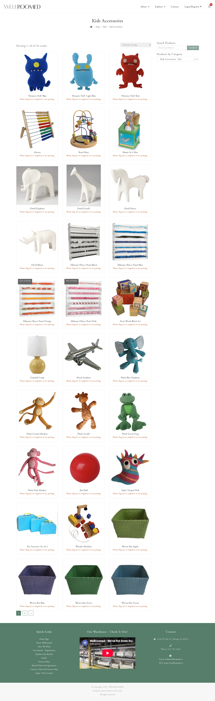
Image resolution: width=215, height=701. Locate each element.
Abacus (37, 152)
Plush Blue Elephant (130, 377)
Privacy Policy (44, 662)
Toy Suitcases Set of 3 (37, 546)
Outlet (44, 658)
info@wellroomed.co (174, 659)
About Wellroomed (44, 643)
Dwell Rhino (37, 265)
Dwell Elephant (37, 208)
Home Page (44, 639)
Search (193, 47)
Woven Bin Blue (37, 603)
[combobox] (178, 59)
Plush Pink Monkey (37, 490)
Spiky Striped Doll (130, 490)
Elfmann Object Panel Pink (84, 321)
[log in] (28, 99)
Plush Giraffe (83, 434)
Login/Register (192, 6)
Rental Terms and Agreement (44, 665)
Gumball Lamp (37, 377)
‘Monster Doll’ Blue (37, 96)
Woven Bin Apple (130, 546)
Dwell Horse (130, 208)
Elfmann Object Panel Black (84, 265)
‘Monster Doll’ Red (130, 96)
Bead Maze (84, 152)
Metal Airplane (84, 377)
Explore (159, 6)
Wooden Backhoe (84, 546)
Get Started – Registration (44, 650)
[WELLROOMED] (22, 6)
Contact (175, 6)
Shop (98, 27)
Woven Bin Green (83, 603)
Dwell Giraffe (83, 208)
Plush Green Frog (130, 434)
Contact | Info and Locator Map (44, 669)
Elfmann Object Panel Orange (37, 321)
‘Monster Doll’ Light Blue (84, 96)
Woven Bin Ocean (130, 603)
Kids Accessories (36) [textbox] (176, 59)
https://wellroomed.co (173, 663)
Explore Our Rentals (44, 654)
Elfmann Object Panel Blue (130, 265)
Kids (105, 27)
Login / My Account (44, 673)
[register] (38, 99)
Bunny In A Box (130, 152)
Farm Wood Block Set (130, 321)
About (144, 6)
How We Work (44, 646)
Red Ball (84, 490)
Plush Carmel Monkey (37, 434)
